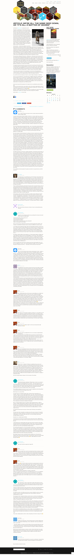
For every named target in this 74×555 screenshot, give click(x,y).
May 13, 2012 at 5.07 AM (21, 537)
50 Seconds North (29, 552)
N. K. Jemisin (20, 174)
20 (55, 99)
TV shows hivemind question (17, 106)
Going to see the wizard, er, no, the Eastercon (37, 106)
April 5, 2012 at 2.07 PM (21, 461)
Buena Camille (20, 536)
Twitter (19, 103)
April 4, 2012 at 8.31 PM (21, 347)
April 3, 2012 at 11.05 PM (21, 249)
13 (55, 98)
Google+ (29, 103)
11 (51, 98)
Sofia (18, 361)
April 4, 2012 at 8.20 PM (21, 291)
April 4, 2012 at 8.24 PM (21, 323)
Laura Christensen (20, 212)
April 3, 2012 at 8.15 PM (21, 205)
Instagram (55, 1)
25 (51, 100)
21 (57, 99)
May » (49, 102)
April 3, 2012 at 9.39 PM (21, 213)
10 (49, 98)
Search (48, 1)
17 (49, 99)
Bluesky (51, 1)
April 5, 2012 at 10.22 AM (21, 380)
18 (51, 99)
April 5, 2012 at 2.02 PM (21, 449)
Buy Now (49, 58)
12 (53, 98)
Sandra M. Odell (20, 204)
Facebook (24, 103)
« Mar (47, 102)
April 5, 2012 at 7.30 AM (21, 362)
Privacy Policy (51, 552)
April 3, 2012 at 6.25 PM (21, 111)
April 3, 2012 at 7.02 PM (21, 175)
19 (53, 99)
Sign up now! (50, 89)
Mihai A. (19, 265)
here (58, 60)
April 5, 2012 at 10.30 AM (21, 442)
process (20, 100)
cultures (16, 100)
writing (23, 100)
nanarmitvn (19, 92)
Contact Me (59, 1)
